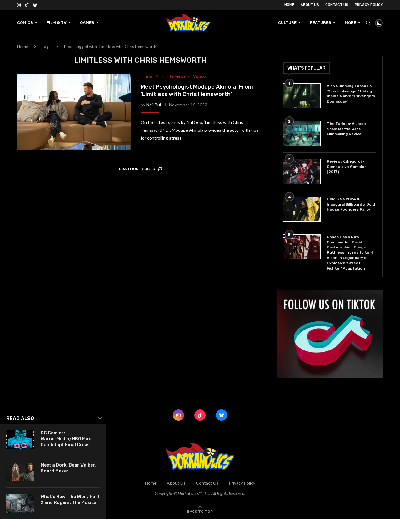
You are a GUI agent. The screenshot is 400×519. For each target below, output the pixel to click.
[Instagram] (19, 5)
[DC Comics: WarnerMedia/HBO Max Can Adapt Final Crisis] (20, 439)
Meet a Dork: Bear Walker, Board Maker (68, 468)
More (350, 22)
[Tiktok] (27, 5)
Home (289, 5)
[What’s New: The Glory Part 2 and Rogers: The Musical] (20, 503)
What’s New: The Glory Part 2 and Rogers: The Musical (70, 499)
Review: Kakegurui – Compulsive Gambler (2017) (346, 166)
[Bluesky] (35, 5)
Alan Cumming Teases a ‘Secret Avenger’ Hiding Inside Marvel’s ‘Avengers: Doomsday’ (351, 94)
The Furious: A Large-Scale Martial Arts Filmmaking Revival (347, 128)
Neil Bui (153, 104)
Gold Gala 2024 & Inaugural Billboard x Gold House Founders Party (351, 204)
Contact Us (336, 5)
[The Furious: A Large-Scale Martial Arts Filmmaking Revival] (302, 133)
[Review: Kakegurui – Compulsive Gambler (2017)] (302, 171)
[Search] (368, 22)
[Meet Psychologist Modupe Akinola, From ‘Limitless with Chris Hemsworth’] (74, 112)
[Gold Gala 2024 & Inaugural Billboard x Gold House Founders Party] (302, 209)
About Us (310, 5)
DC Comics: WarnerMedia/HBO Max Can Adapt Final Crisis (66, 439)
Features (320, 22)
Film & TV (57, 22)
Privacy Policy (369, 5)
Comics (25, 22)
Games (87, 22)
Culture (287, 22)
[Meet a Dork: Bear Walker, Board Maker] (20, 472)
